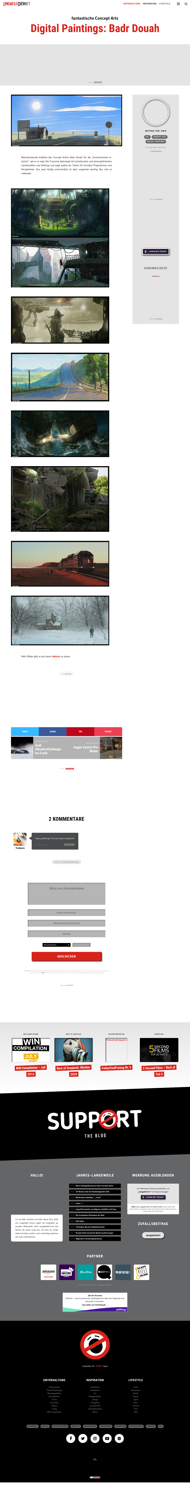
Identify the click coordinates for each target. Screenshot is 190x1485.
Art (147, 137)
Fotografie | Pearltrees (70, 862)
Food (136, 1387)
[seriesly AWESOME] (67, 1272)
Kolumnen (135, 1390)
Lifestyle (135, 1380)
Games (54, 1405)
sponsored (105, 1426)
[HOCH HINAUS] (95, 1459)
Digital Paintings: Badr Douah (95, 28)
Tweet (25, 731)
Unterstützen (60, 1426)
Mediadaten (90, 1426)
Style (136, 1402)
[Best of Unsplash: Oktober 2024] (73, 1058)
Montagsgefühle (54, 1393)
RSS (161, 1426)
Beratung (120, 1426)
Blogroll (33, 1426)
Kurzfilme (54, 1402)
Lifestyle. (165, 4)
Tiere (136, 1409)
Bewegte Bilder (95, 1396)
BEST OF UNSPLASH (73, 1034)
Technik (135, 1405)
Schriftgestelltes (95, 1409)
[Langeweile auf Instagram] (95, 1438)
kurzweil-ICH (95, 1405)
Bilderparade (54, 1387)
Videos (95, 1412)
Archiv (45, 1426)
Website (56, 656)
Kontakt (76, 1426)
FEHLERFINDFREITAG (116, 1034)
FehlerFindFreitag (54, 1390)
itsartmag (68, 674)
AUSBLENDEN (98, 82)
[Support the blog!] (95, 1123)
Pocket (108, 731)
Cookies (151, 1426)
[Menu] (178, 4)
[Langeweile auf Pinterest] (119, 1438)
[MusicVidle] (85, 1272)
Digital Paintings (156, 141)
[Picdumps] (123, 1272)
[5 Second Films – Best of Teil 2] (159, 1058)
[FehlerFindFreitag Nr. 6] (116, 1055)
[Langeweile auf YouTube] (107, 1438)
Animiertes (95, 1387)
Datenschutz (136, 1426)
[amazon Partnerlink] (48, 1272)
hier (43, 972)
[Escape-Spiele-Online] (141, 1272)
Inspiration (95, 1380)
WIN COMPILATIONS (30, 1034)
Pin (80, 731)
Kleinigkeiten (54, 1396)
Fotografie (95, 1402)
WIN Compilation (54, 1412)
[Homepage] (19, 4)
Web (135, 1412)
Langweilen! (153, 1235)
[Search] (186, 4)
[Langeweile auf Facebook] (71, 1438)
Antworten (69, 844)
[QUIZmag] (104, 1272)
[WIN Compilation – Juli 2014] (31, 1058)
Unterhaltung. (132, 4)
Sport (136, 1399)
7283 (98, 1366)
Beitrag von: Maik (155, 131)
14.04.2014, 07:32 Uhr (42, 844)
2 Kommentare (156, 151)
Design (95, 1399)
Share (53, 731)
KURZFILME (159, 1034)
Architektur (95, 1390)
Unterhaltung (54, 1380)
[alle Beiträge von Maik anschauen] (156, 112)
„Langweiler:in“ (144, 1191)
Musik (135, 1393)
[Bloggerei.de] (95, 1477)
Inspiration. (150, 4)
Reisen (136, 1396)
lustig (54, 1409)
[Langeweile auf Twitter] (83, 1438)
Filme (54, 1399)
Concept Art (159, 137)
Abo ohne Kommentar (81, 945)
